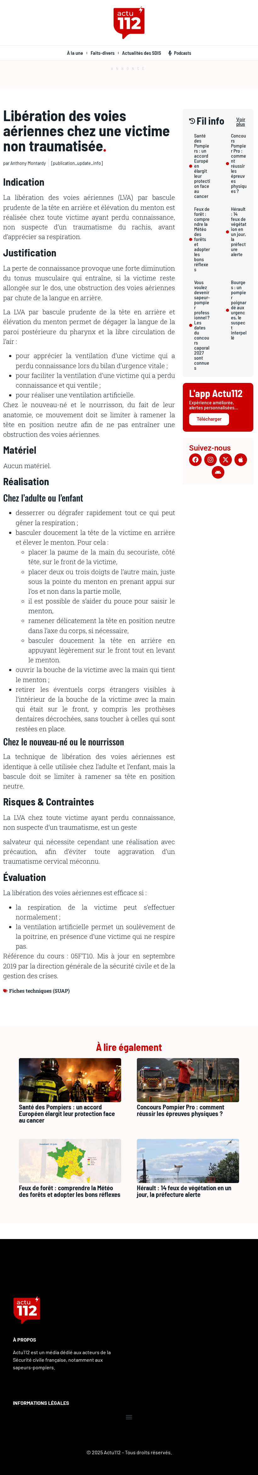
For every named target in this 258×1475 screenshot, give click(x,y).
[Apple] (240, 459)
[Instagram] (210, 459)
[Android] (218, 472)
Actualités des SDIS (141, 53)
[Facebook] (195, 459)
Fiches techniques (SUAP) (39, 990)
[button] (129, 1417)
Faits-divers (103, 53)
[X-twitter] (225, 459)
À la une (75, 53)
